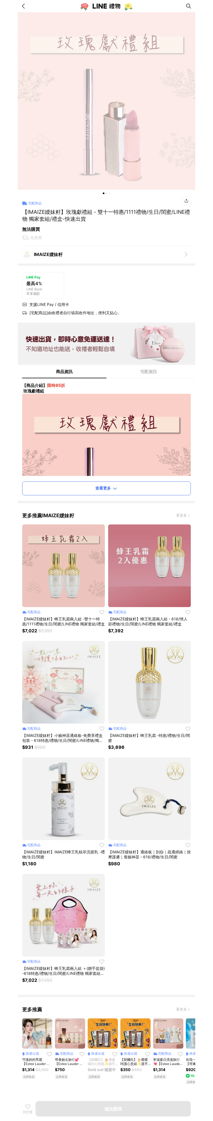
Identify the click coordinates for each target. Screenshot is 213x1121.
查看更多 (103, 488)
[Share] (186, 200)
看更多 (181, 515)
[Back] (24, 6)
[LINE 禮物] (106, 6)
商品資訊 (64, 371)
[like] (102, 612)
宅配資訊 (148, 371)
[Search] (188, 6)
